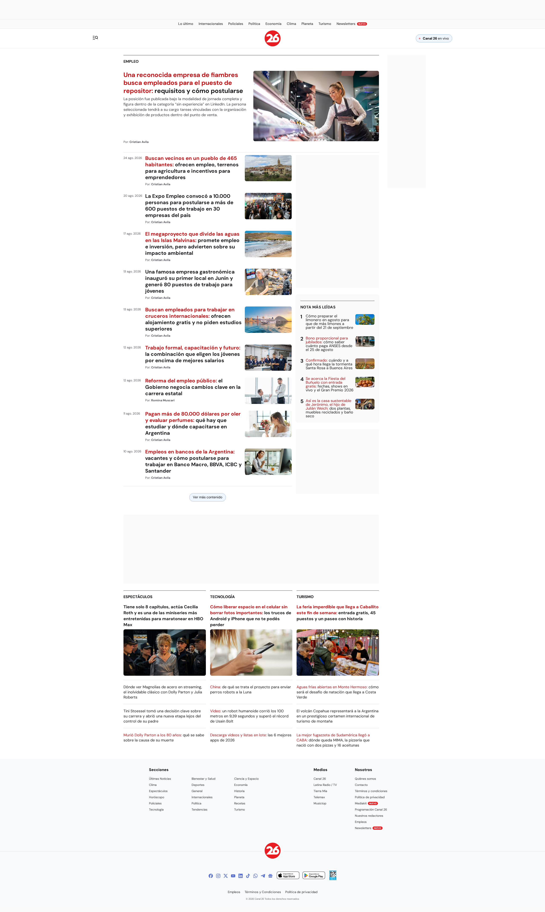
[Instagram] (218, 876)
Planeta (239, 797)
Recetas (239, 803)
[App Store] (288, 876)
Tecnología (222, 596)
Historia (239, 791)
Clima (153, 785)
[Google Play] (314, 876)
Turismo (305, 596)
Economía (241, 785)
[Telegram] (263, 876)
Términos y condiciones (371, 791)
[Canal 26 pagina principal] (273, 45)
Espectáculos (137, 596)
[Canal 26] (272, 851)
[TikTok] (248, 876)
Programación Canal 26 (371, 809)
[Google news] (270, 876)
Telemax (319, 797)
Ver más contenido (207, 497)
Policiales (155, 803)
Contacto (361, 785)
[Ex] (226, 876)
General (197, 791)
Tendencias (199, 809)
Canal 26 (320, 779)
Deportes (198, 785)
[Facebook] (211, 876)
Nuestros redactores (369, 816)
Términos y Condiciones (263, 892)
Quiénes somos (365, 779)
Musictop (320, 803)
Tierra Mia (320, 791)
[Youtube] (233, 876)
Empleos (361, 822)
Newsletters (368, 828)
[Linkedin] (240, 876)
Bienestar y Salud (203, 779)
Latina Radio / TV (325, 785)
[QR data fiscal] (332, 879)
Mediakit (366, 803)
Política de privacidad (370, 797)
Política (196, 803)
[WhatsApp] (255, 876)
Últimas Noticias (160, 779)
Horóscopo (156, 797)
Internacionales (202, 797)
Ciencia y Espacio (246, 779)
